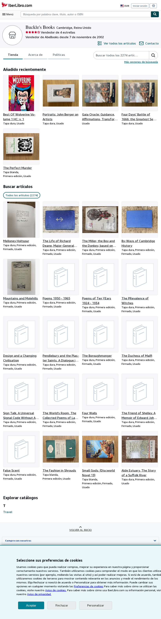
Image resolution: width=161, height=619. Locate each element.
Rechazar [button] (61, 605)
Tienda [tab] (13, 55)
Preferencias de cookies (88, 586)
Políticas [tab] (59, 55)
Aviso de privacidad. (39, 594)
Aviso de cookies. (55, 590)
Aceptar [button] (31, 605)
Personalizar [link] (95, 605)
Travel (7, 512)
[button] (153, 55)
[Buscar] (155, 14)
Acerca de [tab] (35, 55)
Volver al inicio (80, 529)
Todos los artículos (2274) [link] (21, 195)
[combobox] (86, 14)
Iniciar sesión (140, 5)
